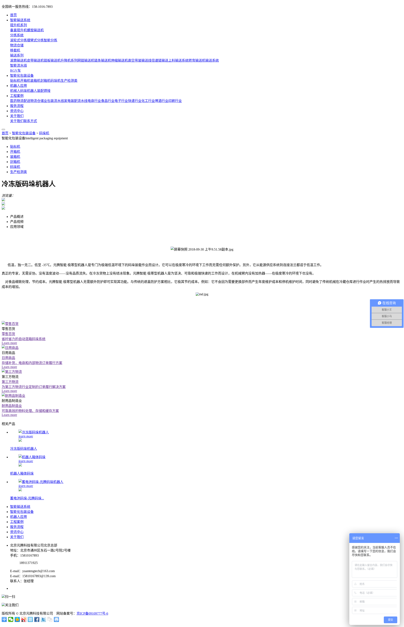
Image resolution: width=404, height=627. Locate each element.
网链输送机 (85, 60)
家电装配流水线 (76, 101)
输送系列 (17, 55)
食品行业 (107, 101)
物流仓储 (17, 45)
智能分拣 (50, 40)
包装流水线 (55, 101)
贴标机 (15, 80)
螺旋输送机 (35, 30)
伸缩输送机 (119, 60)
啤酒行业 (161, 101)
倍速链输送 (160, 60)
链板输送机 (52, 60)
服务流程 (17, 106)
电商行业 (94, 101)
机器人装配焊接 (38, 90)
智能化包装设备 (22, 75)
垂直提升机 (18, 30)
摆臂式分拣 (35, 40)
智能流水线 (18, 65)
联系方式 (30, 121)
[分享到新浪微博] (24, 619)
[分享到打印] (56, 619)
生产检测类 (69, 80)
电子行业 (121, 101)
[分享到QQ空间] (17, 619)
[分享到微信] (10, 619)
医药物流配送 (20, 101)
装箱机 (35, 80)
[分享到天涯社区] (30, 619)
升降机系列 (69, 60)
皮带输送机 (35, 60)
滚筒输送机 (18, 60)
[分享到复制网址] (50, 619)
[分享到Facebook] (37, 619)
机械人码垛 (18, 90)
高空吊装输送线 (140, 60)
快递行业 (134, 101)
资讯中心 (17, 111)
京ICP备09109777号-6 (92, 613)
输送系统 (212, 60)
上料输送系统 (178, 60)
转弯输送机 (197, 60)
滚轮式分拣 (18, 40)
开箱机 (25, 80)
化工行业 (148, 101)
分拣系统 (17, 35)
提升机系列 (18, 25)
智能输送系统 (20, 20)
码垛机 (55, 80)
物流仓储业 (38, 101)
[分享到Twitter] (43, 619)
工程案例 (17, 96)
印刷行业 (175, 101)
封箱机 (45, 80)
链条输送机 (102, 60)
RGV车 (15, 70)
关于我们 (17, 116)
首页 (13, 15)
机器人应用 (18, 85)
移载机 (15, 50)
